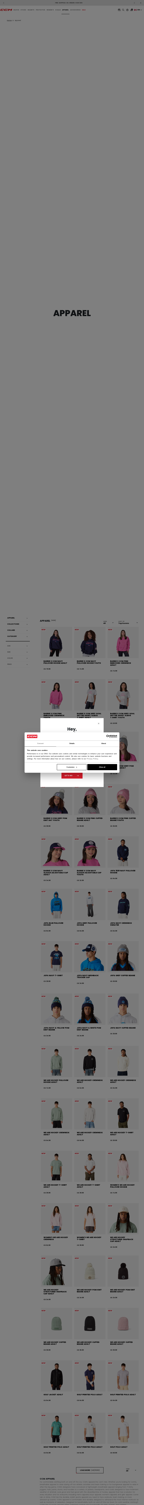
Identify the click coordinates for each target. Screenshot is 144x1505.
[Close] (99, 723)
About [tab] (103, 743)
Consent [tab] (40, 743)
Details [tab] (72, 743)
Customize (70, 767)
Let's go (68, 775)
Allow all (102, 767)
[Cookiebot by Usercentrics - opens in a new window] (108, 736)
